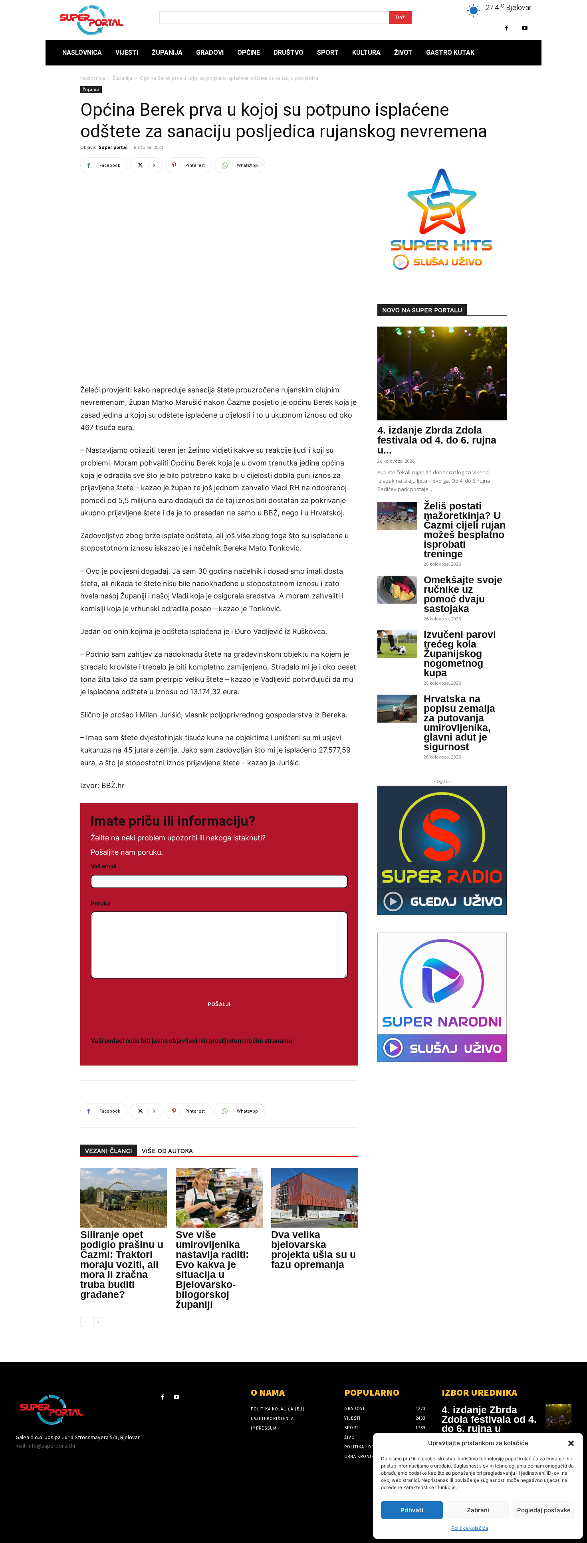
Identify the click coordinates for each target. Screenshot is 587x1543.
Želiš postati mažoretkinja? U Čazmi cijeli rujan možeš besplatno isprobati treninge (465, 529)
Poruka (100, 903)
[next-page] (98, 1322)
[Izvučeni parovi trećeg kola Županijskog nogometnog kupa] (397, 644)
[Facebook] (507, 28)
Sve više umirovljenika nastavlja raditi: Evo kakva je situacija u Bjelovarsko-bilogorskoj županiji (212, 1269)
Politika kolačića (469, 1528)
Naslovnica (92, 78)
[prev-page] (85, 1322)
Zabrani (478, 1510)
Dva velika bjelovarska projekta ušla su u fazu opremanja (313, 1249)
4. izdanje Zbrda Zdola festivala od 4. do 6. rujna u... (436, 440)
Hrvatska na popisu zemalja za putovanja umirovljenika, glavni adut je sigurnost (459, 722)
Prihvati (412, 1510)
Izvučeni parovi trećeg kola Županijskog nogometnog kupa (460, 653)
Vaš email (104, 866)
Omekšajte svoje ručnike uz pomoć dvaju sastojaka (463, 594)
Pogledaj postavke (544, 1510)
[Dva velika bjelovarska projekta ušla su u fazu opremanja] (314, 1198)
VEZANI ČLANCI (108, 1151)
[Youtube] (524, 28)
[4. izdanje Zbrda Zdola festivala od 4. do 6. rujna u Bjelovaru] (442, 373)
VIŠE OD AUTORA (167, 1151)
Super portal (113, 147)
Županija (122, 78)
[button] (571, 1443)
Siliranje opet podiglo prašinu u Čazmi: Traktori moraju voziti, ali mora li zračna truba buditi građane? (121, 1264)
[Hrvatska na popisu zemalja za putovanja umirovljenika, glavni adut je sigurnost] (397, 709)
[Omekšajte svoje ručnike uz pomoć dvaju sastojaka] (397, 590)
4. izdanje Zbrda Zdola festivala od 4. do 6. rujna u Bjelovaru (489, 1424)
